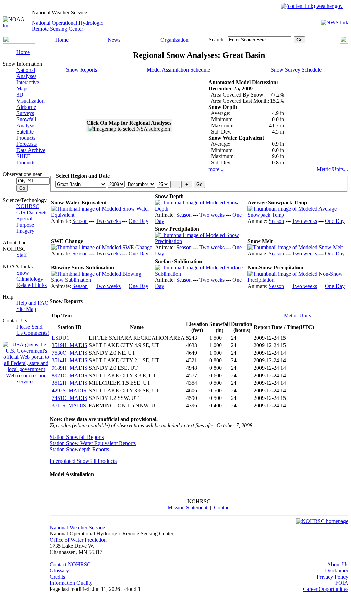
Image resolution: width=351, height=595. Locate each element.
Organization (174, 40)
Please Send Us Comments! (32, 330)
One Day (138, 221)
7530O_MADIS (69, 353)
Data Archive (30, 150)
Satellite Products (25, 135)
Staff (21, 255)
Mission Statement (187, 507)
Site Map (26, 309)
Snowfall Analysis (26, 122)
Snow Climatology (29, 276)
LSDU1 (60, 338)
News (114, 40)
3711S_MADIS (69, 405)
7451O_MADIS (69, 398)
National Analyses (26, 73)
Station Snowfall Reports (77, 437)
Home (62, 40)
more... (215, 169)
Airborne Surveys (26, 110)
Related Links (31, 285)
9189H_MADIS (69, 368)
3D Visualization (30, 98)
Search (216, 39)
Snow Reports (81, 70)
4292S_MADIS (69, 390)
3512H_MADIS (69, 383)
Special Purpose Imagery (25, 225)
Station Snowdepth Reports (79, 449)
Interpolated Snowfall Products (83, 461)
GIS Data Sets (31, 212)
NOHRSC (27, 206)
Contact (222, 507)
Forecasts (26, 144)
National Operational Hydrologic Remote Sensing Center (67, 26)
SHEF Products (25, 159)
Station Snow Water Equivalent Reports (93, 443)
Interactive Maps (27, 85)
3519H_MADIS (69, 345)
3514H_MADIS (69, 360)
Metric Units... (332, 169)
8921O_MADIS (69, 375)
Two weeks (108, 221)
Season (80, 221)
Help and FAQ (32, 303)
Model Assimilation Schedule (178, 70)
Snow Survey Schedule (296, 70)
